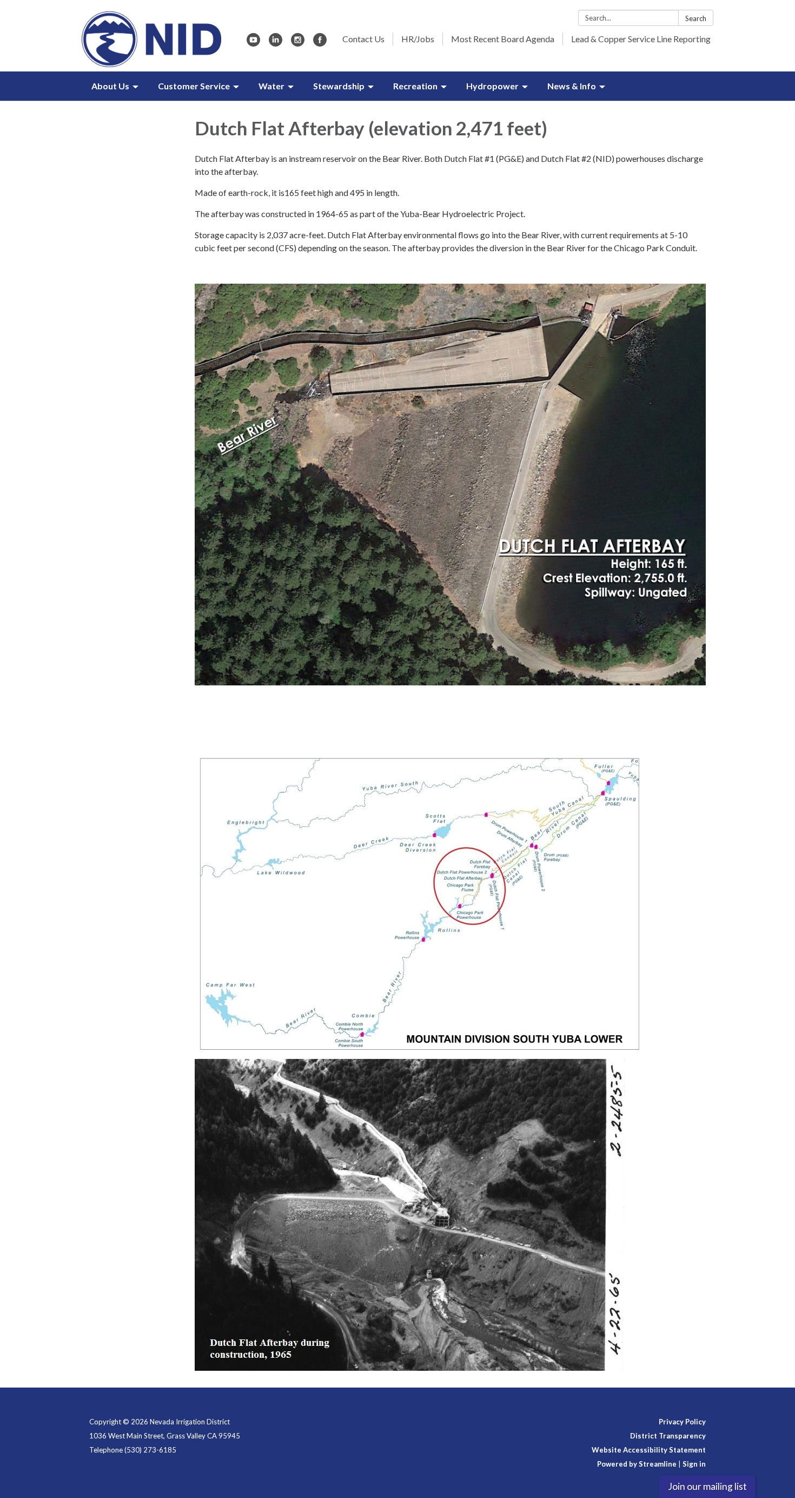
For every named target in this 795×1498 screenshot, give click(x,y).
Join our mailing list (707, 1486)
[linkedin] (275, 43)
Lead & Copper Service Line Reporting (641, 39)
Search (695, 18)
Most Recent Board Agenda (502, 39)
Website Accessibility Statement (649, 1449)
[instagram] (297, 43)
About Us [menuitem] (110, 86)
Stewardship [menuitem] (339, 86)
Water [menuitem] (271, 86)
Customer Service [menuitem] (194, 86)
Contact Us (363, 39)
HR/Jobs (417, 39)
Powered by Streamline (637, 1464)
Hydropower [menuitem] (492, 86)
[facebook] (320, 43)
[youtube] (253, 43)
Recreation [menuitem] (415, 86)
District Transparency (668, 1435)
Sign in (694, 1464)
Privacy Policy (682, 1421)
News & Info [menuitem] (571, 86)
